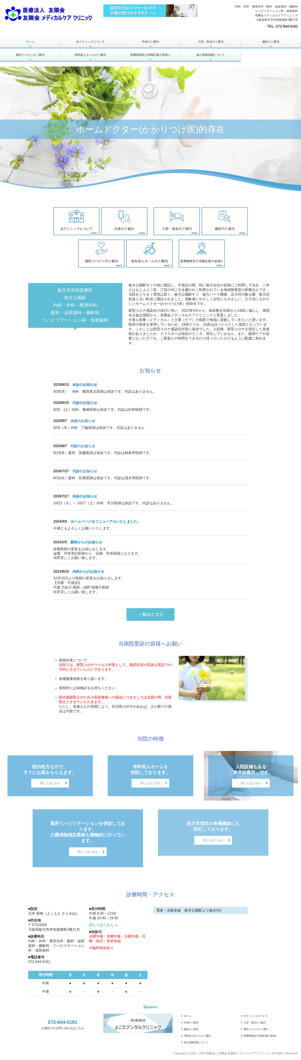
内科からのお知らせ (88, 571)
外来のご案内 (150, 41)
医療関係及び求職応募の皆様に (150, 54)
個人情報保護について (210, 54)
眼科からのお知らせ (86, 542)
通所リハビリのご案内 (30, 54)
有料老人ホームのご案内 (90, 54)
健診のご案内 (270, 41)
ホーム (30, 41)
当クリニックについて (90, 41)
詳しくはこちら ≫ (103, 925)
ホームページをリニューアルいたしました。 (106, 521)
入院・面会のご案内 (211, 41)
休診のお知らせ (84, 496)
